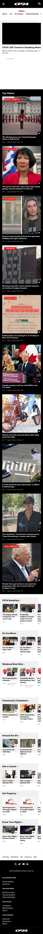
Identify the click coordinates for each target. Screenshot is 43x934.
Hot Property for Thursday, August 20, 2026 (9, 809)
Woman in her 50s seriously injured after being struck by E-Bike (20, 436)
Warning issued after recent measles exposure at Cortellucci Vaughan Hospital (20, 287)
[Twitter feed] (15, 864)
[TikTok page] (19, 864)
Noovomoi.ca (6, 921)
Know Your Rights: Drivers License (10, 837)
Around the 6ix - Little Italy (9, 751)
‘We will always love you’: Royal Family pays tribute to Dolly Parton (19, 138)
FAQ (21, 857)
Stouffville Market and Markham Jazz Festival (27, 680)
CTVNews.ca (6, 905)
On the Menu (19, 14)
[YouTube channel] (23, 864)
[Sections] (4, 4)
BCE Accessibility (8, 881)
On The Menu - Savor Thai (8, 648)
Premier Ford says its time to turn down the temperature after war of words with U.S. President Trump (19, 586)
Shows (4, 14)
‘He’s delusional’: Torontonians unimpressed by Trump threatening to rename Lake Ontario (20, 535)
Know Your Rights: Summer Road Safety (27, 838)
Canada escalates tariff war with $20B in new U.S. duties (20, 386)
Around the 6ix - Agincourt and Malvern (26, 752)
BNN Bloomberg (7, 908)
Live (11, 14)
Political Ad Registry (8, 897)
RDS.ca (4, 923)
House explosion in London (10, 716)
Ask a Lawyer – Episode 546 (26, 782)
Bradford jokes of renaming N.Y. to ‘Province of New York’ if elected (20, 337)
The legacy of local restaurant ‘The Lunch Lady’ (10, 617)
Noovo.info (6, 919)
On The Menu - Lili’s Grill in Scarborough (26, 649)
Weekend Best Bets (32, 14)
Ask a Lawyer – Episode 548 (8, 782)
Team (35, 857)
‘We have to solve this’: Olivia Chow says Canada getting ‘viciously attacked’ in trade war (21, 188)
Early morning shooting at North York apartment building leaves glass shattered (21, 237)
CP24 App (5, 857)
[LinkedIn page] (27, 864)
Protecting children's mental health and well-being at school (27, 618)
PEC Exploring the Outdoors (10, 679)
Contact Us (28, 857)
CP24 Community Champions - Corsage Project (27, 717)
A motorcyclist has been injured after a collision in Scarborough (20, 486)
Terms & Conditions (8, 895)
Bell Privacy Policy (8, 892)
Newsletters (14, 857)
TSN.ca (4, 910)
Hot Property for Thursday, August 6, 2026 (27, 809)
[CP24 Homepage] (21, 4)
